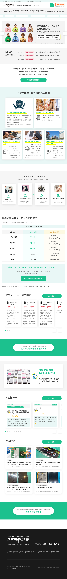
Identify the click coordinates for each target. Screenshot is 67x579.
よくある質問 (15, 552)
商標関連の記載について (14, 568)
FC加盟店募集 (49, 11)
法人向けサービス (34, 552)
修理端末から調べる (18, 11)
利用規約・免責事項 (55, 552)
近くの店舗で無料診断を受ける (33, 278)
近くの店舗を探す (34, 80)
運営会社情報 (9, 552)
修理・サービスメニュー (28, 11)
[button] (65, 33)
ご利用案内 (40, 552)
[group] (13, 313)
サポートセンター (46, 552)
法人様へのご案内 (59, 11)
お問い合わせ (21, 552)
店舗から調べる (8, 11)
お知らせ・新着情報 (39, 11)
